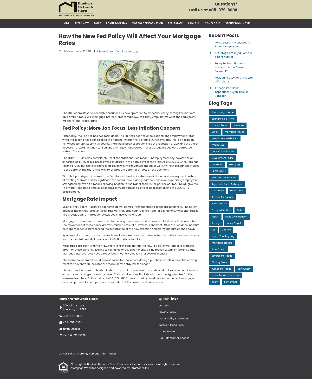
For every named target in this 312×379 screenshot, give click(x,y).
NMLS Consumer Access (174, 338)
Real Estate (175, 23)
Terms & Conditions (171, 325)
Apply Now (82, 23)
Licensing (164, 305)
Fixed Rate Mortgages (128, 51)
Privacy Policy (167, 312)
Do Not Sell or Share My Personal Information (87, 353)
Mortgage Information (147, 23)
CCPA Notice (167, 331)
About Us (194, 23)
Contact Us (213, 23)
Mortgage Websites (84, 368)
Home (66, 23)
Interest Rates (105, 51)
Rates (97, 23)
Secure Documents (238, 23)
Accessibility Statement (174, 318)
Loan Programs (116, 23)
